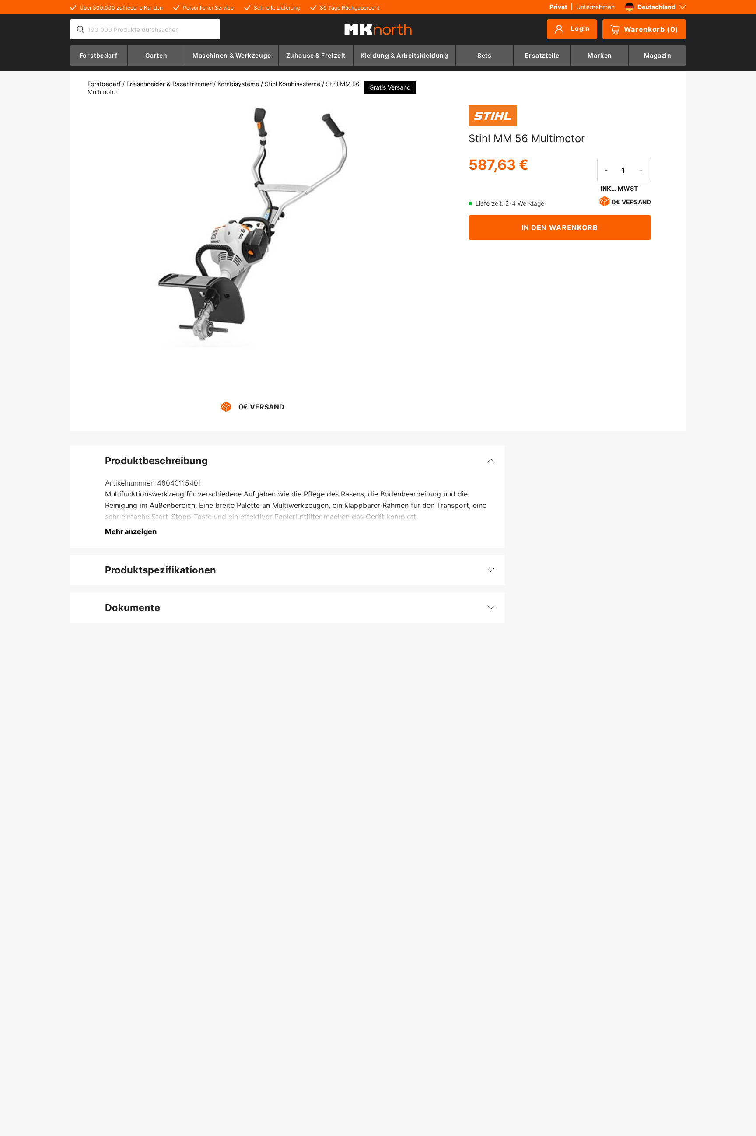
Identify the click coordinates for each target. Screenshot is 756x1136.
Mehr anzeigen (131, 531)
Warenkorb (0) (651, 29)
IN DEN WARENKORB (560, 227)
